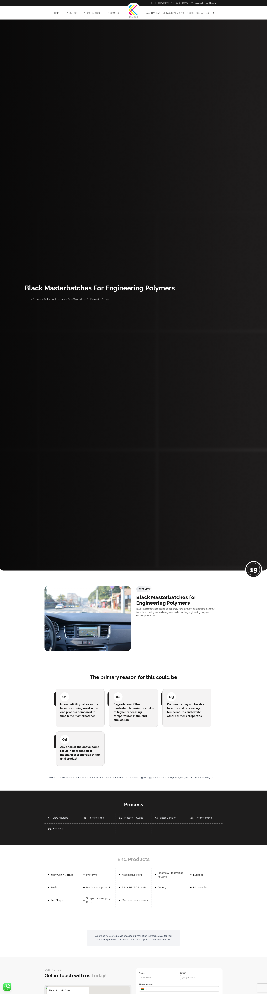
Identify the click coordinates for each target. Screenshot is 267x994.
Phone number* (146, 984)
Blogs (190, 13)
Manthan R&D (153, 13)
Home (57, 13)
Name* (142, 973)
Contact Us (202, 13)
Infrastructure (92, 13)
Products (113, 13)
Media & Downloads (174, 13)
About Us (72, 13)
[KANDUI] (133, 13)
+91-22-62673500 (180, 3)
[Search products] (214, 13)
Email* (183, 973)
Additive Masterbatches (54, 299)
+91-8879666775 (162, 3)
